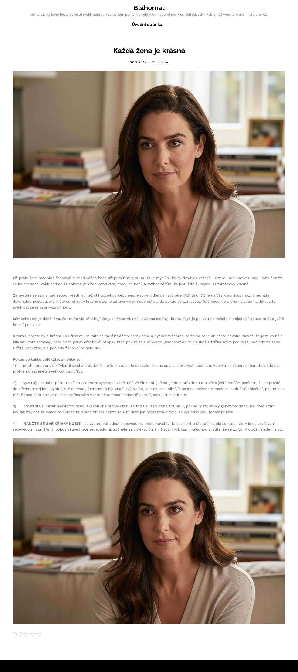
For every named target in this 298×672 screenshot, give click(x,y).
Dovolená (160, 62)
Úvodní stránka (147, 24)
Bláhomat (149, 8)
